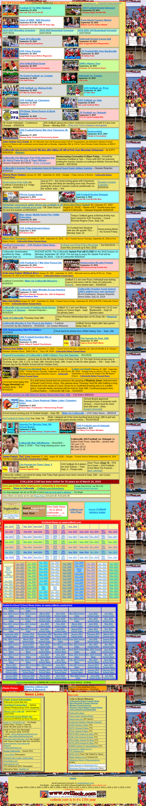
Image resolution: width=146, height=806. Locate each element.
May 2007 (55, 575)
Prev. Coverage (42, 163)
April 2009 (79, 574)
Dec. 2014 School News (11, 651)
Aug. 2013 (73, 557)
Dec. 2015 (113, 547)
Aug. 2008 (67, 585)
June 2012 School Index (95, 677)
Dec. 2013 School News (44, 661)
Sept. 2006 (43, 588)
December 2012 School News (77, 671)
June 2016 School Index (77, 640)
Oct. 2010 (91, 591)
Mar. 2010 (91, 570)
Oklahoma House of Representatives (84, 760)
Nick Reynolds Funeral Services (84, 703)
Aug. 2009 (79, 586)
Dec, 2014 (113, 552)
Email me (20, 682)
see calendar (95, 470)
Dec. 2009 (79, 598)
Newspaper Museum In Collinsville (83, 768)
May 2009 (79, 577)
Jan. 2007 (55, 563)
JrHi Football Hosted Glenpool (98, 8)
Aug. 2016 (73, 542)
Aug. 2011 (102, 585)
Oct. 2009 (79, 592)
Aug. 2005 (32, 585)
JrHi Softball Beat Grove (32, 63)
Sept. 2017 (84, 537)
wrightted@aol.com (89, 3)
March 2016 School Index (28, 640)
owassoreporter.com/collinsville (17, 743)
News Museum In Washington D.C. (83, 765)
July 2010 (91, 582)
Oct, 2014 (94, 552)
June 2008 (67, 579)
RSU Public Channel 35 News (81, 740)
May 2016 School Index (60, 640)
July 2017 (63, 537)
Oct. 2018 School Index (76, 620)
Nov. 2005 (32, 594)
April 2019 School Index (60, 615)
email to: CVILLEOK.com (14, 722)
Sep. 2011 (102, 588)
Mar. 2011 (102, 570)
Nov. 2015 (103, 547)
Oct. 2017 (94, 537)
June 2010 (91, 579)
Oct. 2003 (8, 590)
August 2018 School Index (44, 620)
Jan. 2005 (32, 564)
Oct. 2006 (43, 592)
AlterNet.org (24, 769)
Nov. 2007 (55, 595)
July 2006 (43, 581)
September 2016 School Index (11, 635)
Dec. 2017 (113, 537)
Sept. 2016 (84, 542)
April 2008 (67, 573)
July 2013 (63, 557)
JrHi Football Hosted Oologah (92, 194)
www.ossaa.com (76, 719)
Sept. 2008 (67, 588)
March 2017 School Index (108, 635)
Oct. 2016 (94, 542)
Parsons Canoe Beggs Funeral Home (86, 707)
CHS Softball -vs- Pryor (96, 88)
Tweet (69, 285)
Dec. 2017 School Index (28, 625)
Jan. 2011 (102, 564)
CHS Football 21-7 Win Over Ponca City (40, 263)
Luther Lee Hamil (81, 369)
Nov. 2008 (67, 594)
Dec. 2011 (102, 597)
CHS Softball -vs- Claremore (34, 100)
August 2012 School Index (11, 671)
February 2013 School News (108, 671)
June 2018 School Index (11, 620)
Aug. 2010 (91, 585)
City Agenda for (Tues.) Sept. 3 (35, 464)
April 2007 (55, 572)
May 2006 (43, 575)
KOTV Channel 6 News (79, 728)
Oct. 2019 (7, 516)
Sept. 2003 (8, 587)
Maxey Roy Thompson (15, 238)
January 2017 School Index (77, 635)
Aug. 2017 (73, 537)
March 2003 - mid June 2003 (8, 571)
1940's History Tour (89, 63)
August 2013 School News (93, 666)
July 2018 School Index (28, 620)
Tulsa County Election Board (81, 716)
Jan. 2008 (67, 564)
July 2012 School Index (109, 677)
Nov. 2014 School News (108, 656)
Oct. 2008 (67, 591)
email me (72, 687)
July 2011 (102, 582)
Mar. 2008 (67, 570)
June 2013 (55, 557)
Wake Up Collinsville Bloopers (41, 281)
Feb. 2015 (18, 547)
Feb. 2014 (18, 552)
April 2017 (38, 537)
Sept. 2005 (31, 588)
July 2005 (32, 582)
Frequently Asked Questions (86, 488)
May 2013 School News (44, 666)
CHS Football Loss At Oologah (93, 425)
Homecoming (94, 131)
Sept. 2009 (79, 589)
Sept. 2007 (55, 588)
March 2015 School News (60, 651)
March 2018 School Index (77, 625)
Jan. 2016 (9, 542)
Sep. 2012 (114, 588)
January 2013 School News (93, 671)
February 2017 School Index (93, 635)
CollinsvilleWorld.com (13, 748)
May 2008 (67, 576)
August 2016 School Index (108, 640)
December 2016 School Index (60, 635)
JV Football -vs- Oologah (92, 112)
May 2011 (102, 576)
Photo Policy (39, 496)
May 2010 (91, 576)
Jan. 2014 (9, 552)
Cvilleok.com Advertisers (50, 488)
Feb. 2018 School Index (60, 625)
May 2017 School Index (28, 630)
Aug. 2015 (73, 547)
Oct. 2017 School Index (108, 630)
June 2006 (43, 578)
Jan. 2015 (9, 547)
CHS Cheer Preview (30, 51)
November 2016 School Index (44, 635)
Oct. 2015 (94, 547)
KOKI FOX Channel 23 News (81, 737)
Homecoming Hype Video (16, 182)
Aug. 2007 (55, 584)
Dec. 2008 (67, 597)
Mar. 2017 (28, 537)
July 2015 (63, 547)
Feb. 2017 (18, 537)
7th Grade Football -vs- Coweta (36, 76)
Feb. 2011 (102, 567)
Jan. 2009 (79, 563)
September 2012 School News (28, 671)
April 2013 (38, 557)
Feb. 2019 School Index (28, 615)
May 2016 (47, 542)
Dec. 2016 (113, 542)
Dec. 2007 (55, 598)
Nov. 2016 (103, 542)
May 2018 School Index (108, 625)
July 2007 (55, 581)
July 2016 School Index (93, 640)
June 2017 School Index (44, 630)
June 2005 (32, 579)
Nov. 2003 (8, 593)
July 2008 (67, 582)
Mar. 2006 (43, 569)
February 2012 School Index (28, 677)
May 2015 (47, 547)
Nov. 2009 (79, 595)
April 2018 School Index (93, 625)
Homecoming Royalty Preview (96, 263)
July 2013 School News (76, 666)
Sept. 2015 (84, 547)
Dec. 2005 (32, 597)
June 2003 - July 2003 (8, 579)
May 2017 (47, 537)
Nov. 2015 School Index (77, 645)
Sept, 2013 (84, 557)
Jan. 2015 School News (28, 651)
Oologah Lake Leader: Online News (18, 758)
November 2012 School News (60, 671)
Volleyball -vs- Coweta (90, 76)
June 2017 (55, 537)
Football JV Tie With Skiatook (35, 8)
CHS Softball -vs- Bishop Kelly (35, 88)
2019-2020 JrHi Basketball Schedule (97, 30)
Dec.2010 (91, 597)
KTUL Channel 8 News (78, 731)
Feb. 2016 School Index (11, 640)
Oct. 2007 (55, 592)
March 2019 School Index (44, 615)
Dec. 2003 (8, 596)
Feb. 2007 (55, 566)
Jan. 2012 (114, 564)
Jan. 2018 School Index (44, 625)
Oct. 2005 (32, 591)
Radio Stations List (77, 757)
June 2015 (55, 547)
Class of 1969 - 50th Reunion (34, 20)
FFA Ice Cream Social (30, 194)
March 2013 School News (11, 666)
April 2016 (38, 542)
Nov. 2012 (114, 594)
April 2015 (38, 547)
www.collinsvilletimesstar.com (20, 736)
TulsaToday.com (11, 761)
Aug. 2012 (114, 585)
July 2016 (63, 542)
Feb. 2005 (32, 567)
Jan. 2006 (43, 563)
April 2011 (102, 573)
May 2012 (114, 576)
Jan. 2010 (91, 564)
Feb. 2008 (67, 567)
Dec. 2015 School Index (93, 645)
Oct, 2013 (94, 557)
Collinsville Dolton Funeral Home (84, 701)
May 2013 (47, 557)
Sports (7, 746)
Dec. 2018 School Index (108, 620)
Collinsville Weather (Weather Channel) (85, 722)
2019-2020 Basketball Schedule (57, 30)
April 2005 (32, 573)
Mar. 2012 (114, 570)
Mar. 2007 (55, 569)
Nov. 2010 (91, 594)
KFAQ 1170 (74, 754)
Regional (112, 316)
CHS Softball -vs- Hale (90, 100)
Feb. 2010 (91, 567)
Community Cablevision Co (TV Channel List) (80, 750)
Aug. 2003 (8, 584)
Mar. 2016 (28, 542)
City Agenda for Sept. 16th (95, 338)
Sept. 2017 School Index (93, 630)
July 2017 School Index (60, 630)
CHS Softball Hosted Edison (34, 228)
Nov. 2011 (102, 594)
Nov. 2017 (103, 537)
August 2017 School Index (77, 630)
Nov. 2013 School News (28, 661)
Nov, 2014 (103, 552)
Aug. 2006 (43, 584)
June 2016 (55, 542)
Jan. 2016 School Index (108, 645)
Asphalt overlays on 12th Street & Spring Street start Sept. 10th (36, 395)
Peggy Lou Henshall (30, 369)
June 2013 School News (60, 666)
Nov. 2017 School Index (11, 625)
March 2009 (79, 570)
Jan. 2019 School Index (11, 615)
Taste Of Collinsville (30, 39)
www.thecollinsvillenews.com (16, 739)
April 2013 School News (28, 666)
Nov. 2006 (43, 595)
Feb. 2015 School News (44, 651)
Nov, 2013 (103, 557)
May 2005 (32, 576)
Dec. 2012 (114, 597)
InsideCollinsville (93, 409)
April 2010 (91, 573)
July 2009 (79, 583)
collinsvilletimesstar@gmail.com (24, 734)
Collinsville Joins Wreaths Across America (42, 290)
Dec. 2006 (43, 598)
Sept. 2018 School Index (60, 620)
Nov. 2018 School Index (93, 620)
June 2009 (79, 580)
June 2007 (55, 578)
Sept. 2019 (13, 514)
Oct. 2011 (102, 591)
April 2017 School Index (11, 630)
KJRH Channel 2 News (78, 725)
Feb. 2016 (18, 542)
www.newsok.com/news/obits (83, 710)
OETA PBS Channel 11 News (81, 734)
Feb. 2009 (79, 566)
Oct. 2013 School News (11, 661)
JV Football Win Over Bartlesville (99, 51)
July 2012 (114, 582)
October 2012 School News (44, 671)
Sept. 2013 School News (108, 666)
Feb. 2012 (114, 567)
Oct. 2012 (114, 591)
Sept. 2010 (90, 588)
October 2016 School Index (28, 635)
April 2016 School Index (44, 640)
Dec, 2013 (113, 557)
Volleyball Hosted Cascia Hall (95, 39)
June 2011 (102, 579)
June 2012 (114, 579)
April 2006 (43, 572)
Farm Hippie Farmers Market (96, 20)
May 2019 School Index (76, 615)
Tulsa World (9, 755)
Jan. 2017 (9, 537)
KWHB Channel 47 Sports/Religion (83, 746)
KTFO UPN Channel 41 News (81, 743)
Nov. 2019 (15, 516)
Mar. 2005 (32, 570)
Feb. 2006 (43, 566)
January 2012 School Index (11, 677)
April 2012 (114, 573)
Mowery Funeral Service (80, 705)
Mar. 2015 (28, 547)
